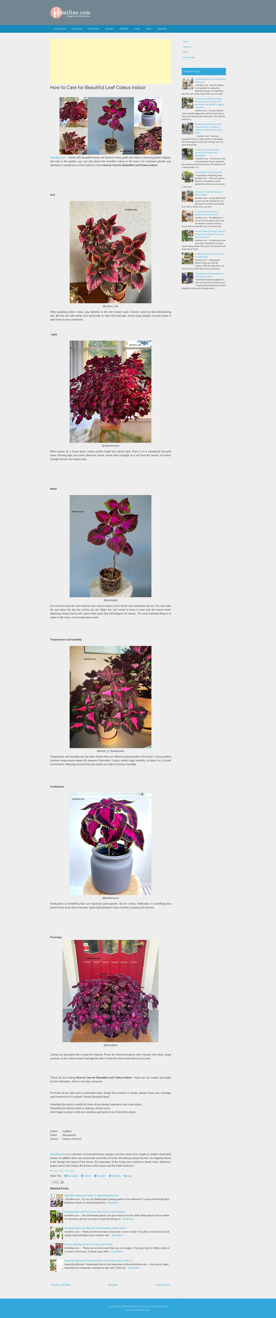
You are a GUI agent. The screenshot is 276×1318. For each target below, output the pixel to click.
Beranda (113, 1284)
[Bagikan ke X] (59, 1182)
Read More (113, 1202)
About (185, 52)
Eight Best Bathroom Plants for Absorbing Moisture (92, 1195)
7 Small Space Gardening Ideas (208, 172)
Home (185, 42)
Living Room (59, 29)
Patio (149, 29)
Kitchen (109, 29)
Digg (128, 1175)
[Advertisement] (110, 61)
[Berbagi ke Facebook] (62, 1182)
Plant (137, 29)
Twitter (87, 1175)
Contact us (188, 47)
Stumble (115, 1175)
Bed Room (77, 29)
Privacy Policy (189, 57)
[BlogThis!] (56, 1182)
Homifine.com (57, 157)
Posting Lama (163, 1284)
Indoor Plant (58, 1171)
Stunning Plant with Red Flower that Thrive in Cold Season (95, 1211)
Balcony (162, 29)
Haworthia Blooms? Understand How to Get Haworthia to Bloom (98, 1260)
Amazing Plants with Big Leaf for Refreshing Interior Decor (95, 1228)
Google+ (101, 1175)
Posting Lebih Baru (61, 1284)
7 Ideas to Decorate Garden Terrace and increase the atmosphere (207, 153)
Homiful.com (161, 1306)
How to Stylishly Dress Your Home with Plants (89, 1244)
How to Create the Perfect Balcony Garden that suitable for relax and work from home (210, 234)
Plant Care (69, 1171)
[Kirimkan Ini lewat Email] (53, 1182)
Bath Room (93, 29)
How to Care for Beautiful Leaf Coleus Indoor (98, 87)
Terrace (123, 29)
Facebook (72, 1175)
